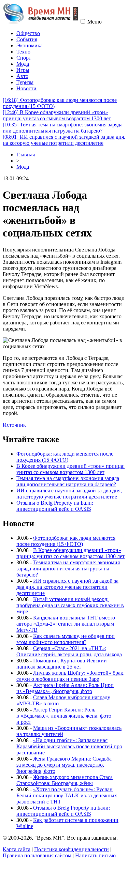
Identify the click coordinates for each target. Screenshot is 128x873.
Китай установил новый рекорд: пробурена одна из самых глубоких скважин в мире (70, 605)
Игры (22, 70)
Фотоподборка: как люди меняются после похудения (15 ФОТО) (64, 457)
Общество (28, 33)
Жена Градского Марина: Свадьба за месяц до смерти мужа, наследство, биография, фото (64, 765)
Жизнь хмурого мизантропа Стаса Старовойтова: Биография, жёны (64, 780)
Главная (25, 154)
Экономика (29, 45)
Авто (22, 76)
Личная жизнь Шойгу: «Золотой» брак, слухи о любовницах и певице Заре (70, 676)
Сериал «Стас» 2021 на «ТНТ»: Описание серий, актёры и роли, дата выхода (69, 651)
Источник (14, 425)
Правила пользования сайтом (37, 855)
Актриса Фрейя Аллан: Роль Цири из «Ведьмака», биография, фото (65, 688)
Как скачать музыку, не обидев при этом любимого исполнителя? (65, 639)
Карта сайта (16, 849)
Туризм (24, 82)
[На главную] (41, 22)
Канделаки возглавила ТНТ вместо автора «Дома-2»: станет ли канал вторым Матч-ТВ (65, 624)
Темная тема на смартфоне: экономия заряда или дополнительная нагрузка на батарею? (63, 128)
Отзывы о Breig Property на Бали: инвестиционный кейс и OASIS (54, 506)
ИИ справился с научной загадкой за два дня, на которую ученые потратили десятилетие (64, 140)
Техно (23, 52)
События (26, 39)
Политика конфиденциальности (71, 849)
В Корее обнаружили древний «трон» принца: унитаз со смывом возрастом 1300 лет (57, 115)
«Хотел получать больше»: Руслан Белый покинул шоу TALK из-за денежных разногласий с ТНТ (66, 795)
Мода (22, 64)
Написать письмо (95, 855)
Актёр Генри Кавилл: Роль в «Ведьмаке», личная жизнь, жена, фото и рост (63, 716)
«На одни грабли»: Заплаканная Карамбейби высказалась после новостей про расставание (69, 746)
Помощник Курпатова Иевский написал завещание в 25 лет (61, 664)
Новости (26, 88)
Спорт (23, 58)
